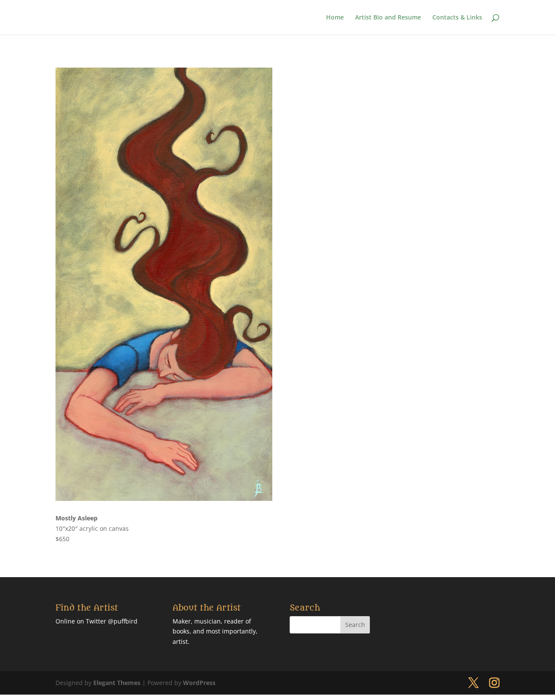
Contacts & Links (457, 17)
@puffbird (122, 621)
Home (335, 17)
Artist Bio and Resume (388, 17)
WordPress (199, 683)
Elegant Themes (116, 683)
